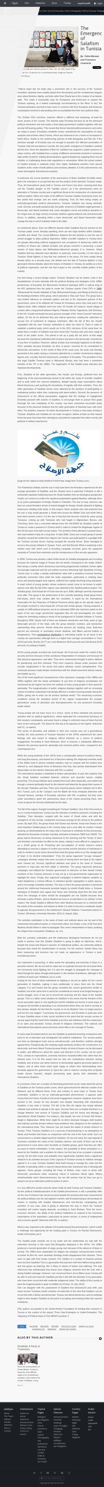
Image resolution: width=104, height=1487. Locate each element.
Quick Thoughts (60, 1425)
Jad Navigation (60, 1446)
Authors (7, 1419)
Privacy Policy (26, 1428)
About (6, 1413)
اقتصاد (90, 1420)
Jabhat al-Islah (86, 1326)
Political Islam (68, 1326)
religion (44, 1326)
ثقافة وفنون (92, 1423)
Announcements (61, 1417)
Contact (7, 1431)
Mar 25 (20, 1385)
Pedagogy (58, 1428)
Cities (44, 11)
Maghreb (76, 1437)
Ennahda (52, 1329)
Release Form (26, 1425)
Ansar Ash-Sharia (67, 1329)
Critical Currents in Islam (42, 1428)
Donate (7, 1422)
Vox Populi (42, 1461)
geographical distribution (49, 635)
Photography (76, 11)
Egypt (15, 2)
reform (54, 1326)
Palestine (40, 2)
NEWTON (58, 1434)
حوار (89, 1430)
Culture (67, 11)
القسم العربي (84, 3)
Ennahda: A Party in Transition (28, 1348)
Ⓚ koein (60, 1483)
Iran (27, 2)
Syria (54, 2)
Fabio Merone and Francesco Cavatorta (89, 60)
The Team (8, 1416)
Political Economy (89, 11)
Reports (57, 1437)
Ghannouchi (38, 1329)
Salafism (33, 1326)
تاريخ (90, 1426)
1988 (99, 288)
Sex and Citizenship (56, 11)
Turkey (67, 2)
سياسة (91, 1417)
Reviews (57, 1431)
